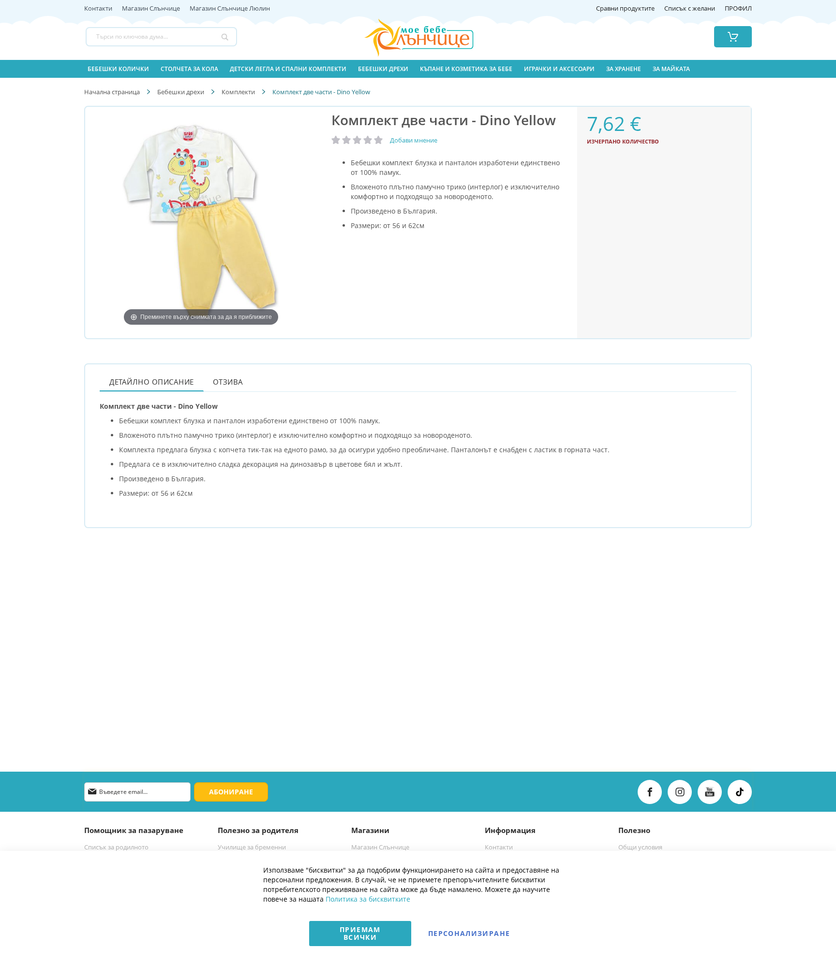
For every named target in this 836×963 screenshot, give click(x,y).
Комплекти (238, 91)
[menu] (418, 69)
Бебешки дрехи (180, 91)
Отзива (228, 382)
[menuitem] (118, 69)
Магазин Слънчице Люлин (230, 9)
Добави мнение (413, 140)
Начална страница (112, 91)
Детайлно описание (151, 382)
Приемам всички (360, 933)
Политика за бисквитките (368, 899)
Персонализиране (469, 933)
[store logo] (407, 37)
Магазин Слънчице (151, 9)
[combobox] (161, 36)
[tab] (152, 381)
